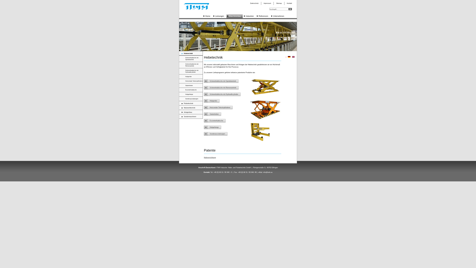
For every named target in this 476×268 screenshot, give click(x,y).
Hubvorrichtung (210, 157)
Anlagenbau (188, 112)
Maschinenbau (235, 16)
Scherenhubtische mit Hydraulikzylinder (191, 71)
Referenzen (263, 16)
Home (207, 16)
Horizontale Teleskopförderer (194, 81)
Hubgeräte (188, 76)
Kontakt (289, 3)
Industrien (250, 16)
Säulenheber (189, 85)
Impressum (267, 3)
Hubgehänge (189, 94)
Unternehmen (278, 16)
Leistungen (219, 16)
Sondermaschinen (190, 116)
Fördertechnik (188, 103)
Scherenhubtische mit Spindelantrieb (191, 58)
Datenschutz (254, 3)
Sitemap (279, 3)
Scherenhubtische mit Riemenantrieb (191, 65)
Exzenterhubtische (191, 90)
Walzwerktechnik (189, 108)
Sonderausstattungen (191, 99)
